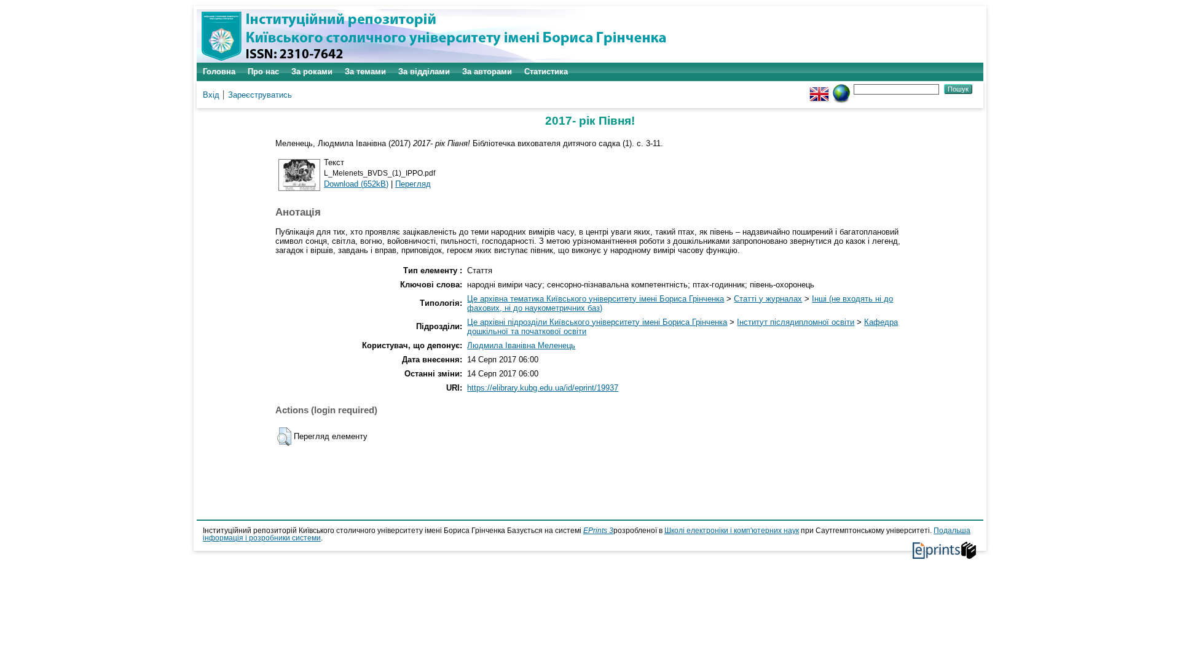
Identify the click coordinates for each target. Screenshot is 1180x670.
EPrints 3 (598, 530)
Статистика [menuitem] (546, 71)
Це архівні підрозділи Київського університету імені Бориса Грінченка (597, 322)
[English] (819, 88)
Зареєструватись (260, 94)
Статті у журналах (768, 298)
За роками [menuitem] (311, 71)
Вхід (211, 94)
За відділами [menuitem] (424, 71)
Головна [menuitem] (219, 71)
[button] (284, 436)
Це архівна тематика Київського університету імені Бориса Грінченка (595, 298)
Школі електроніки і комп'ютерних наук (731, 530)
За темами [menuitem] (365, 71)
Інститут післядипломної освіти (795, 322)
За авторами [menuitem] (487, 71)
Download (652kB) (356, 184)
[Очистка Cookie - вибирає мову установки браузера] (841, 88)
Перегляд (413, 184)
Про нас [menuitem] (263, 71)
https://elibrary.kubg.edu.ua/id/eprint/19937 (542, 387)
